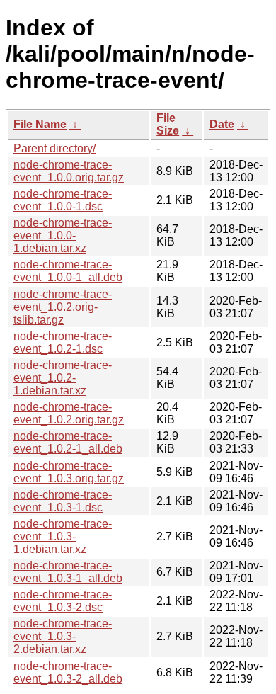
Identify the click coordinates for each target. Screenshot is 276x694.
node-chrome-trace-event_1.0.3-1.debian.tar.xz (62, 536)
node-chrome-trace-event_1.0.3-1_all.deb (67, 571)
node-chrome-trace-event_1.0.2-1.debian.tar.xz (62, 378)
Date (221, 124)
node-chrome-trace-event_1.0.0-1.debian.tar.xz (62, 235)
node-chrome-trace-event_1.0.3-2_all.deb (67, 672)
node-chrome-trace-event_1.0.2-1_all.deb (67, 442)
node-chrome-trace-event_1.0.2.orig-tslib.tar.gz (62, 307)
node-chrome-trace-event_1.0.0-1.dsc (62, 200)
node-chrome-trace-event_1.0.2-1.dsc (62, 342)
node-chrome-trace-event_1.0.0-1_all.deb (67, 270)
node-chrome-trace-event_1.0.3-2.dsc (62, 600)
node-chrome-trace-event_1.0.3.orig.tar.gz (68, 472)
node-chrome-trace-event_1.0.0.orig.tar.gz (68, 171)
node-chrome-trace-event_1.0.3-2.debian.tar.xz (62, 636)
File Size (167, 124)
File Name (40, 124)
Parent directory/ (54, 148)
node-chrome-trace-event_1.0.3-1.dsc (62, 501)
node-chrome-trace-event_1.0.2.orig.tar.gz (68, 413)
